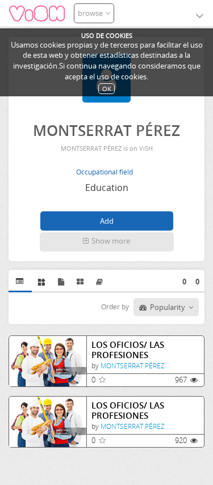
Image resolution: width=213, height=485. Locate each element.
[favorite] (102, 380)
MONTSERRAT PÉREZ (133, 366)
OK (106, 88)
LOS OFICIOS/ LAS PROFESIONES (127, 349)
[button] (107, 242)
